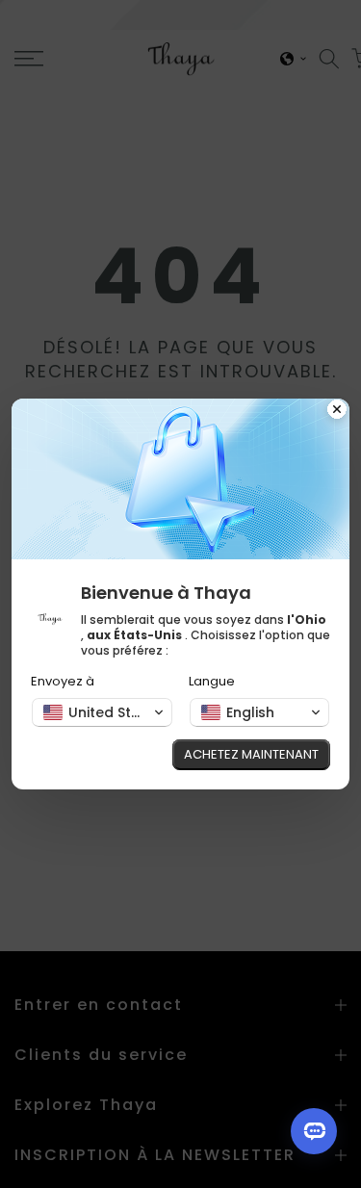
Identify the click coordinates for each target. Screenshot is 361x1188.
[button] (102, 712)
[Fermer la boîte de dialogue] (337, 411)
